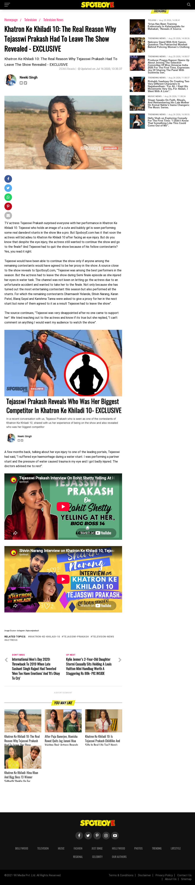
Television (31, 19)
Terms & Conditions (121, 875)
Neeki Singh (29, 77)
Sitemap (186, 879)
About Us (171, 879)
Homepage (11, 19)
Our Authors (119, 857)
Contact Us (184, 875)
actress (12, 640)
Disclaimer (144, 875)
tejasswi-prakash (76, 637)
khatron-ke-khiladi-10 (45, 637)
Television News (53, 19)
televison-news (103, 637)
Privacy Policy (164, 875)
